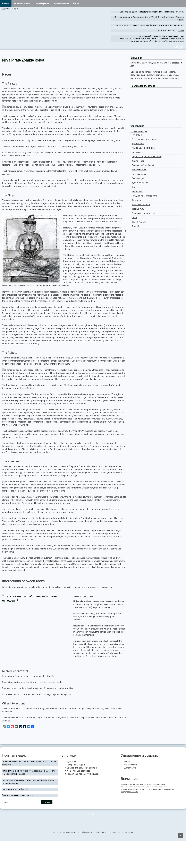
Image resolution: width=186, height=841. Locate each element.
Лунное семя (138, 143)
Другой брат (138, 161)
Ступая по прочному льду (144, 213)
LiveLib (181, 30)
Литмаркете (138, 17)
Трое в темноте (139, 222)
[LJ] (181, 48)
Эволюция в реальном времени (82, 768)
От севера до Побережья (144, 139)
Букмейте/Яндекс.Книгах (170, 17)
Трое (134, 187)
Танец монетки (139, 169)
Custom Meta (130, 768)
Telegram (179, 12)
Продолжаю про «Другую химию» (83, 774)
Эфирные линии (61, 3)
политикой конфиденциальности (170, 41)
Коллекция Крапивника (143, 148)
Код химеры (138, 152)
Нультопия (72, 762)
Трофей (135, 226)
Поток (76, 3)
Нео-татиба (120, 25)
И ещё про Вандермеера (78, 771)
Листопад (136, 200)
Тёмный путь (138, 209)
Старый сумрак (42, 3)
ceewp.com (129, 832)
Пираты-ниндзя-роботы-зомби (146, 156)
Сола (134, 217)
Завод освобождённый (143, 165)
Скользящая (138, 178)
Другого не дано (140, 183)
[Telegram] (176, 48)
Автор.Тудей (151, 17)
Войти (127, 762)
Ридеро (179, 20)
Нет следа (137, 135)
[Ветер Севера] (10, 9)
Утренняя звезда (22, 3)
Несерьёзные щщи (76, 765)
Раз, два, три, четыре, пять (145, 196)
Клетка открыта (139, 174)
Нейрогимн (137, 191)
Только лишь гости (141, 204)
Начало (5, 3)
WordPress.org (130, 765)
